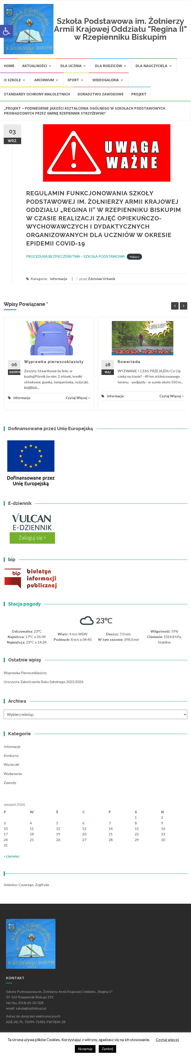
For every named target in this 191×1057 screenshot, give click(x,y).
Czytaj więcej (167, 1039)
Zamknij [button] (107, 1049)
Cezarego (26, 885)
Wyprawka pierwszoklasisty (54, 362)
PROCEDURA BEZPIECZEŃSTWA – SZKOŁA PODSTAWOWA (75, 256)
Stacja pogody (24, 604)
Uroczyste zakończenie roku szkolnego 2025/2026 (43, 682)
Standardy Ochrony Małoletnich (37, 94)
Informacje (58, 279)
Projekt (138, 94)
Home (9, 65)
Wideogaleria (106, 80)
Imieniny (10, 885)
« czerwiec (12, 856)
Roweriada (129, 362)
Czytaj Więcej (76, 398)
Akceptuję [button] (85, 1049)
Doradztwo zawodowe (101, 94)
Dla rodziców (108, 65)
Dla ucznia (71, 65)
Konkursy (11, 755)
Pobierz (134, 256)
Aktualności (34, 65)
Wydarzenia (13, 774)
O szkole (12, 80)
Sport (73, 80)
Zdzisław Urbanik (101, 279)
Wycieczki (11, 764)
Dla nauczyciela (151, 65)
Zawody (10, 782)
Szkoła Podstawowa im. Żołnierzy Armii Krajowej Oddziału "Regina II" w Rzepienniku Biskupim (120, 28)
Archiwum (44, 80)
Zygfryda (42, 885)
